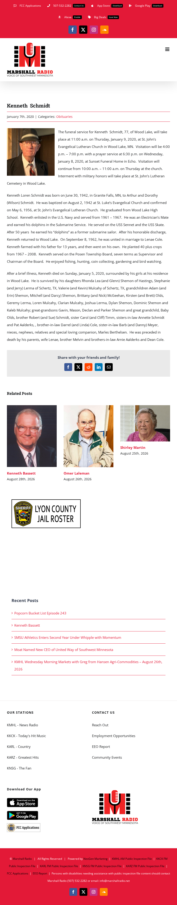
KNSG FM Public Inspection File (102, 866)
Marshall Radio (22, 859)
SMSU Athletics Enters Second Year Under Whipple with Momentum (67, 637)
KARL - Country (19, 746)
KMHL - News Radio (22, 725)
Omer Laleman (82, 436)
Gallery (38, 436)
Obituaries (64, 116)
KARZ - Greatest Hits (23, 757)
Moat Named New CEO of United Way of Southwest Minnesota (63, 649)
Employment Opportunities (113, 735)
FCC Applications (17, 873)
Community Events (107, 757)
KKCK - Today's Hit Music (26, 735)
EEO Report (101, 746)
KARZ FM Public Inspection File (145, 866)
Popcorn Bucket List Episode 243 (40, 613)
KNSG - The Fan (19, 768)
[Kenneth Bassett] (32, 436)
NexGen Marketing (95, 859)
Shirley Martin (138, 423)
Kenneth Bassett (25, 436)
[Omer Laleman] (88, 436)
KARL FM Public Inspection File (59, 866)
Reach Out (100, 725)
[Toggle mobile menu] (167, 49)
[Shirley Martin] (145, 423)
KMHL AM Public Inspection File (132, 859)
